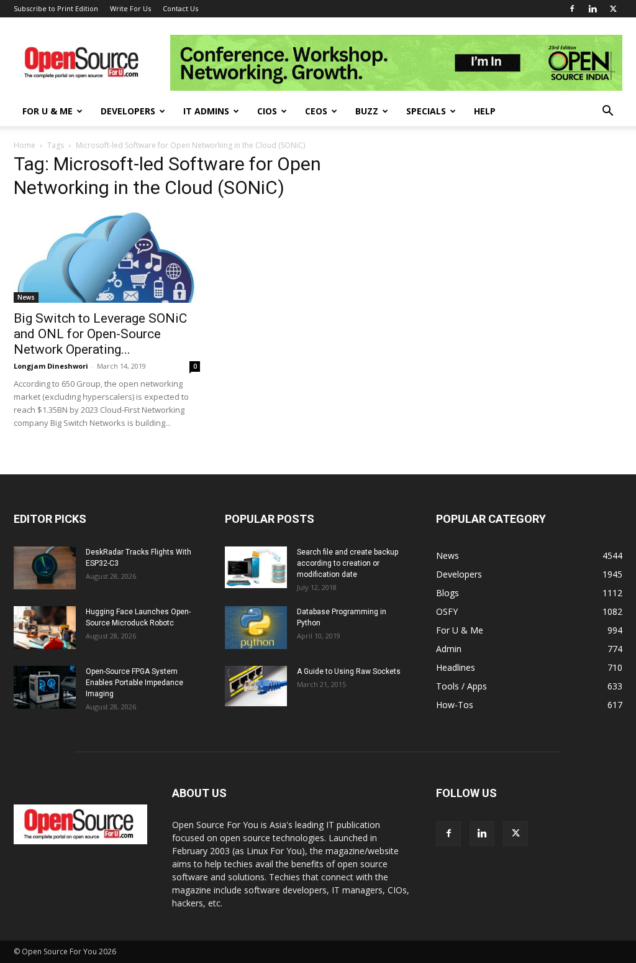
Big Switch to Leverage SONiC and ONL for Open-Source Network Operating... (100, 334)
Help (485, 111)
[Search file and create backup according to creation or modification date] (256, 567)
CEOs (316, 111)
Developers (128, 111)
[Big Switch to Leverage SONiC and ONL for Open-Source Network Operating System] (107, 257)
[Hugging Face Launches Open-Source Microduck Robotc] (45, 627)
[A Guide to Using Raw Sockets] (256, 686)
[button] (607, 112)
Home (24, 145)
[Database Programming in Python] (256, 627)
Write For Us (130, 8)
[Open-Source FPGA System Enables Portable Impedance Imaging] (45, 687)
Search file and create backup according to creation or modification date (347, 563)
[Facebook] (572, 8)
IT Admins (206, 111)
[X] (613, 8)
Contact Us (180, 8)
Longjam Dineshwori (51, 366)
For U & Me (47, 111)
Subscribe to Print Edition (56, 8)
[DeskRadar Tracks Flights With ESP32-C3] (45, 567)
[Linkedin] (592, 8)
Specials (426, 111)
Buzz (366, 111)
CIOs (267, 111)
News (26, 297)
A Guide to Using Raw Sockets (349, 671)
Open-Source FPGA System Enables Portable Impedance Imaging (134, 682)
